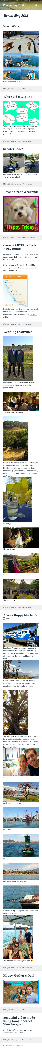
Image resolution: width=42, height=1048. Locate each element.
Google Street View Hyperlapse (15, 1030)
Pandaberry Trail (13, 5)
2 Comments (28, 141)
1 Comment (28, 324)
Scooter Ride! (13, 149)
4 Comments (28, 184)
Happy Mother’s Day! (18, 975)
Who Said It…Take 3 (18, 97)
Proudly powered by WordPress (13, 1045)
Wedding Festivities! (18, 332)
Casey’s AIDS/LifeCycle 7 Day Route (19, 247)
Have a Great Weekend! (20, 192)
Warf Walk (11, 26)
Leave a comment (29, 89)
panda (19, 89)
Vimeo (22, 1033)
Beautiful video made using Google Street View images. (19, 1021)
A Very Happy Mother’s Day (20, 616)
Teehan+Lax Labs (10, 1033)
